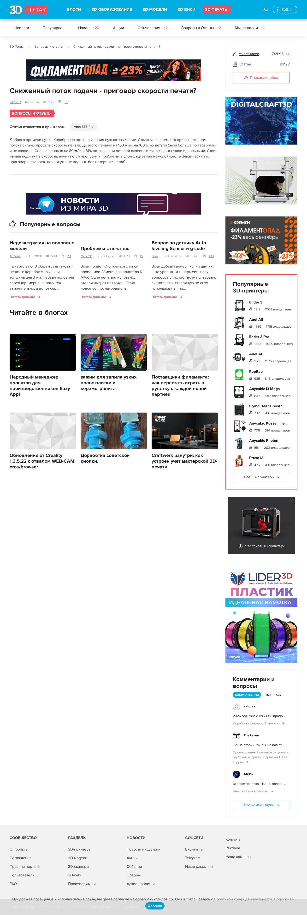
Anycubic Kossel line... (268, 423)
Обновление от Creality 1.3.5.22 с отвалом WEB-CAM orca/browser (42, 461)
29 (69, 256)
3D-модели (77, 858)
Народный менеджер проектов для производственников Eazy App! (40, 385)
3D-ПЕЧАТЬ (216, 9)
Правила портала (25, 866)
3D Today (17, 47)
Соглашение (21, 858)
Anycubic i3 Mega (264, 388)
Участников (249, 54)
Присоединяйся (264, 77)
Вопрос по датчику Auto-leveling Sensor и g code (179, 245)
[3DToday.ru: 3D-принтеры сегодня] (29, 12)
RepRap (256, 371)
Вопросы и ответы (49, 47)
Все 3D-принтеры (259, 477)
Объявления (153, 27)
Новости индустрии (143, 849)
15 (141, 256)
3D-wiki (74, 875)
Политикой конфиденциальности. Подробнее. (254, 899)
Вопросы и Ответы (201, 27)
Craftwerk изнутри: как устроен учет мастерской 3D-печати (184, 461)
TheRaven (251, 735)
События (134, 866)
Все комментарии (259, 805)
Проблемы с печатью (105, 248)
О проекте (19, 849)
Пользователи (22, 875)
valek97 (15, 102)
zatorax (249, 706)
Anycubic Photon (263, 440)
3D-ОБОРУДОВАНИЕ (112, 9)
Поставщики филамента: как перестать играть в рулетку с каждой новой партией (180, 385)
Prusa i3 (256, 457)
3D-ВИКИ (186, 9)
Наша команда (238, 856)
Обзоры (134, 875)
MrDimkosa (87, 256)
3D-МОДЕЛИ (155, 9)
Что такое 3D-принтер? (264, 546)
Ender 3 (255, 302)
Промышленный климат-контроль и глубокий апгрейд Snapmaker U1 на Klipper (260, 757)
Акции (118, 27)
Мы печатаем (249, 27)
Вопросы (273, 695)
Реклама (35, 74)
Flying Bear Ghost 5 (266, 406)
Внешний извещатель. (251, 791)
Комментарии (247, 695)
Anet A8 (256, 319)
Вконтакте (194, 849)
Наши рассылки (199, 866)
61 (66, 102)
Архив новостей (141, 883)
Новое (88, 27)
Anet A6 (256, 354)
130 (211, 256)
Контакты (233, 839)
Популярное (54, 27)
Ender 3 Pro (259, 336)
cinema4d (156, 256)
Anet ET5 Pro (84, 127)
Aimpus (15, 256)
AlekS (248, 774)
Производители (82, 883)
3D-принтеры (79, 849)
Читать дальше (22, 297)
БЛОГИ (74, 9)
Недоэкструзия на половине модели (42, 245)
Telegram (193, 858)
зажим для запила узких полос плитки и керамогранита (108, 382)
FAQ (13, 883)
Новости (21, 27)
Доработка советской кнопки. (105, 458)
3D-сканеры (78, 866)
